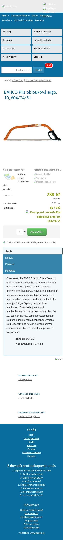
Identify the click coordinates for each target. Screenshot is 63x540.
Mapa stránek (31, 521)
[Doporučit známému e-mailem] (45, 182)
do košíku (36, 232)
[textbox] (16, 70)
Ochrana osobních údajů (31, 510)
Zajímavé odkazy (31, 524)
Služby (35, 16)
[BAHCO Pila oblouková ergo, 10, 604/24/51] (32, 133)
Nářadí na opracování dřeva (38, 80)
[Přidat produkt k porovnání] (16, 242)
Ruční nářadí (17, 80)
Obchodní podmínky (23, 20)
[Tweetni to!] (40, 178)
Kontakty (39, 20)
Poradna (6, 20)
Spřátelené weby (31, 528)
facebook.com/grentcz (29, 416)
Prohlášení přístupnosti (31, 517)
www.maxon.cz (37, 533)
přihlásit (46, 12)
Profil (4, 16)
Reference (45, 16)
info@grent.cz (25, 379)
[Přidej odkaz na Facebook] (42, 174)
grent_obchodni (25, 398)
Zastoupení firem (19, 16)
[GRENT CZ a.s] (9, 6)
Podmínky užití (31, 513)
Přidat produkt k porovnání (43, 242)
